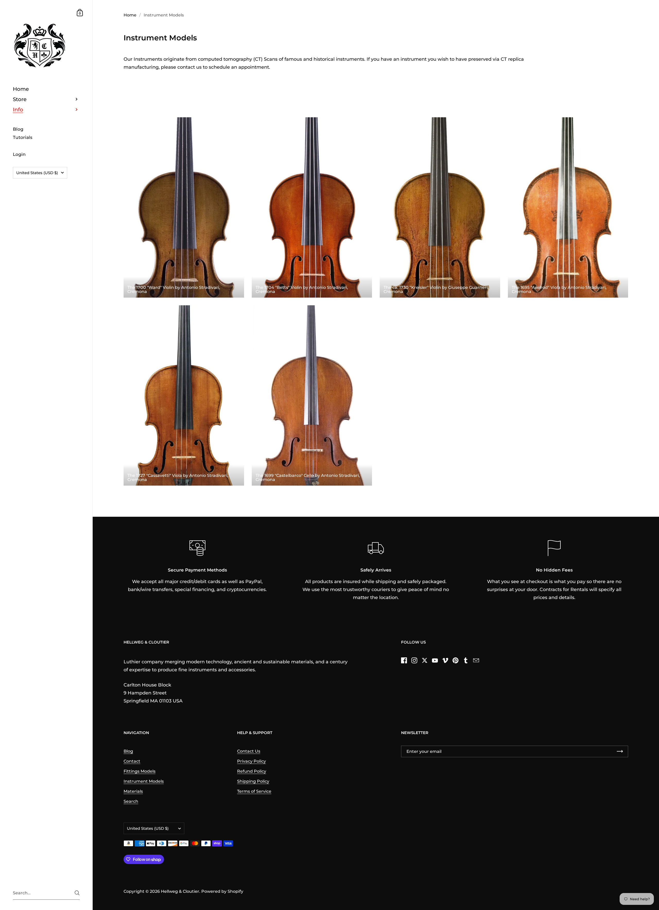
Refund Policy (251, 771)
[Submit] (77, 893)
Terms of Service (254, 791)
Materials (133, 791)
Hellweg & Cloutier (180, 891)
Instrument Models (144, 781)
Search (131, 801)
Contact (132, 761)
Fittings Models (139, 771)
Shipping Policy (253, 781)
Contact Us (248, 751)
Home (130, 15)
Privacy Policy (251, 761)
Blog (128, 751)
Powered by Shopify (222, 891)
